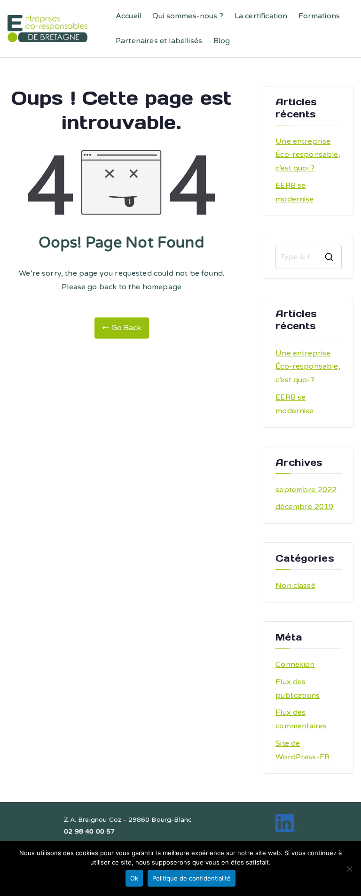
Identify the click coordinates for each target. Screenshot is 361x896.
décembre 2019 (304, 506)
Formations (319, 16)
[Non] (349, 868)
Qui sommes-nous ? (187, 16)
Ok (134, 878)
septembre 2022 (306, 489)
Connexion (294, 664)
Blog (221, 41)
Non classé (295, 585)
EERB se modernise (294, 192)
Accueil (128, 16)
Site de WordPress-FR (302, 750)
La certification (261, 16)
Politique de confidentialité (191, 878)
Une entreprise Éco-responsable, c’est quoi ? (307, 155)
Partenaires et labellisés (159, 41)
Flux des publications (297, 688)
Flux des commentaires (301, 719)
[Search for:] (308, 257)
